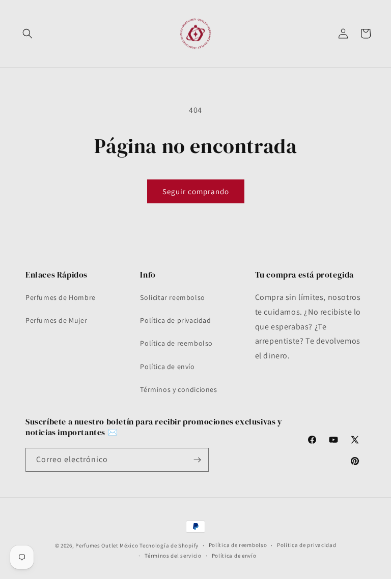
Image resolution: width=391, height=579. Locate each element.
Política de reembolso (176, 343)
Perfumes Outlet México (107, 545)
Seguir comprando (195, 191)
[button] (27, 33)
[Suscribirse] (197, 460)
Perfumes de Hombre (60, 297)
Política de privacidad (175, 320)
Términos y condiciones (178, 389)
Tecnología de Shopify (169, 545)
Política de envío (167, 366)
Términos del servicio (173, 555)
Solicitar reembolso (172, 297)
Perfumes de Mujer (56, 320)
